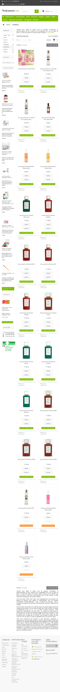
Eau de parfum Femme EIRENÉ (26, 314)
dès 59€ (22, 4)
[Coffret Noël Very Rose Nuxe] (26, 57)
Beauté (48, 17)
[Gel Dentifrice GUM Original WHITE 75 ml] (6, 171)
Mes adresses (24, 650)
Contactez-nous (47, 1)
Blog (41, 1)
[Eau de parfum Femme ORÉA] (48, 399)
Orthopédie (27, 20)
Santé (28, 17)
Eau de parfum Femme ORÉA (48, 410)
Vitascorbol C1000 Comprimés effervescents (7, 309)
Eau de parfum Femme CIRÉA (48, 459)
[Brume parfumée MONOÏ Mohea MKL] (48, 497)
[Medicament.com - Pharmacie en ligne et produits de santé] (10, 10)
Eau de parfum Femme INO (48, 264)
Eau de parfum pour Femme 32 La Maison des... (48, 69)
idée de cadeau (33, 609)
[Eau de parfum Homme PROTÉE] (26, 399)
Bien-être (34, 17)
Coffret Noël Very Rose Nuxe (26, 69)
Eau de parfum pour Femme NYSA (48, 314)
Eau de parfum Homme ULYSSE (48, 362)
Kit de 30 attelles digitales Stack (6, 81)
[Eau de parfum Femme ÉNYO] (26, 253)
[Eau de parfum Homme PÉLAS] (26, 350)
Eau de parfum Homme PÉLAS (26, 362)
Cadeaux (4, 666)
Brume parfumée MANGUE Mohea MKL (26, 167)
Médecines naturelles (16, 20)
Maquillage (6, 44)
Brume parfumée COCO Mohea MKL (26, 558)
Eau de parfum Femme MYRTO (48, 216)
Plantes (5, 20)
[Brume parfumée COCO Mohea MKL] (26, 545)
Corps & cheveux (5, 41)
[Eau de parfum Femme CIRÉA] (48, 448)
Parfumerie (6, 47)
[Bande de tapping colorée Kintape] (6, 243)
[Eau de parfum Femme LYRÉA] (26, 448)
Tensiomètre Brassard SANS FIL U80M (8, 129)
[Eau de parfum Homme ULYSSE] (48, 350)
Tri (17, 40)
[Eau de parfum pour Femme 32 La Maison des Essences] (48, 57)
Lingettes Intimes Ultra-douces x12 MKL (8, 226)
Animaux (35, 20)
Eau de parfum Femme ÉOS (26, 508)
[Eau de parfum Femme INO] (48, 253)
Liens (13, 677)
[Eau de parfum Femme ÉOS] (26, 497)
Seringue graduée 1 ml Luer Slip (8, 273)
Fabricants (6, 57)
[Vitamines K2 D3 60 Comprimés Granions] (6, 98)
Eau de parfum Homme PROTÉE (26, 411)
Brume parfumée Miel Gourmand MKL (48, 118)
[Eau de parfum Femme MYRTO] (48, 204)
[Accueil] (3, 16)
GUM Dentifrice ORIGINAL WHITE (7, 176)
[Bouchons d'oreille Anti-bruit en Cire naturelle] (6, 146)
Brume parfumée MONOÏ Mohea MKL (48, 509)
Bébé (53, 17)
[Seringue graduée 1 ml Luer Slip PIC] (6, 268)
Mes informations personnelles (24, 653)
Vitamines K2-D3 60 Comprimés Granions (7, 104)
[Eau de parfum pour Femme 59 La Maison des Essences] (26, 106)
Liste (57, 41)
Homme (5, 49)
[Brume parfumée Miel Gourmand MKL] (48, 106)
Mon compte (24, 640)
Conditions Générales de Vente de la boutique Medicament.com (16, 661)
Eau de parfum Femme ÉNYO (26, 264)
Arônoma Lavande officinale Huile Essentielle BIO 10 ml (7, 202)
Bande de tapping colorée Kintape (6, 249)
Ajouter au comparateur (21, 91)
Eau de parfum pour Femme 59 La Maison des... (26, 118)
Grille (54, 41)
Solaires (5, 51)
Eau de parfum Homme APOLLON (26, 216)
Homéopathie (20, 17)
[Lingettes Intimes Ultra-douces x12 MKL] (6, 220)
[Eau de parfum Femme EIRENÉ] (26, 301)
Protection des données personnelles (15, 680)
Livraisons (14, 652)
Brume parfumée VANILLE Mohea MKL (48, 167)
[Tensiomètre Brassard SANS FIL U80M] (6, 123)
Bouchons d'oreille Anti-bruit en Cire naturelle (7, 153)
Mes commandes (24, 645)
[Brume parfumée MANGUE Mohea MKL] (26, 155)
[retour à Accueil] (3, 25)
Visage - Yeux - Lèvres (7, 36)
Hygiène (41, 17)
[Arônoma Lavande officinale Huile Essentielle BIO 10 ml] (6, 195)
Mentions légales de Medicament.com (16, 655)
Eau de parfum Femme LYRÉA (26, 459)
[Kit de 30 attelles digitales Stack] (6, 75)
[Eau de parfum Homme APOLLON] (26, 204)
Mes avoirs (24, 648)
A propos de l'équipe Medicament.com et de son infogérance (16, 669)
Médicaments (9, 17)
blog (56, 653)
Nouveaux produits (8, 68)
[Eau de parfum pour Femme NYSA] (48, 301)
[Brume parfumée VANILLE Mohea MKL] (48, 155)
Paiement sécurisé (14, 674)
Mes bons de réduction (24, 657)
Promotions (6, 294)
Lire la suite (50, 32)
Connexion (54, 1)
